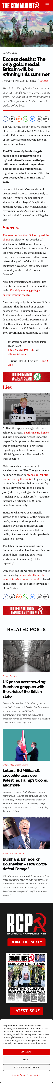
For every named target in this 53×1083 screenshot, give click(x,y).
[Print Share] (46, 119)
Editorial (13, 853)
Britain (44, 80)
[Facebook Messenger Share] (32, 119)
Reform (21, 853)
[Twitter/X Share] (12, 119)
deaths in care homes (36, 432)
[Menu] (47, 4)
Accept (26, 1051)
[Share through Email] (39, 119)
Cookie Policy (18, 1075)
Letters (25, 765)
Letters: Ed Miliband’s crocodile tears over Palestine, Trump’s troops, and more (25, 777)
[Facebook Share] (5, 119)
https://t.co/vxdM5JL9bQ (22, 350)
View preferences (26, 1067)
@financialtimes (17, 354)
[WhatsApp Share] (25, 119)
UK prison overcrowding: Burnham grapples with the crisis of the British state (24, 689)
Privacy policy (33, 1075)
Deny (26, 1059)
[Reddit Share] (19, 119)
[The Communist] (20, 7)
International (15, 765)
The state (14, 676)
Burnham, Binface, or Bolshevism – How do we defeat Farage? (25, 864)
